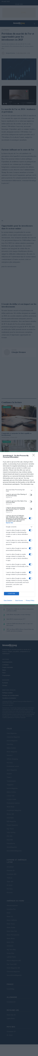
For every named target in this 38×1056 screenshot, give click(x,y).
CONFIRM (11, 593)
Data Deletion (8, 600)
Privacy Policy (30, 600)
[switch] (30, 495)
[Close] (34, 456)
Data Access (19, 600)
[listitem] (19, 490)
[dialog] (19, 528)
